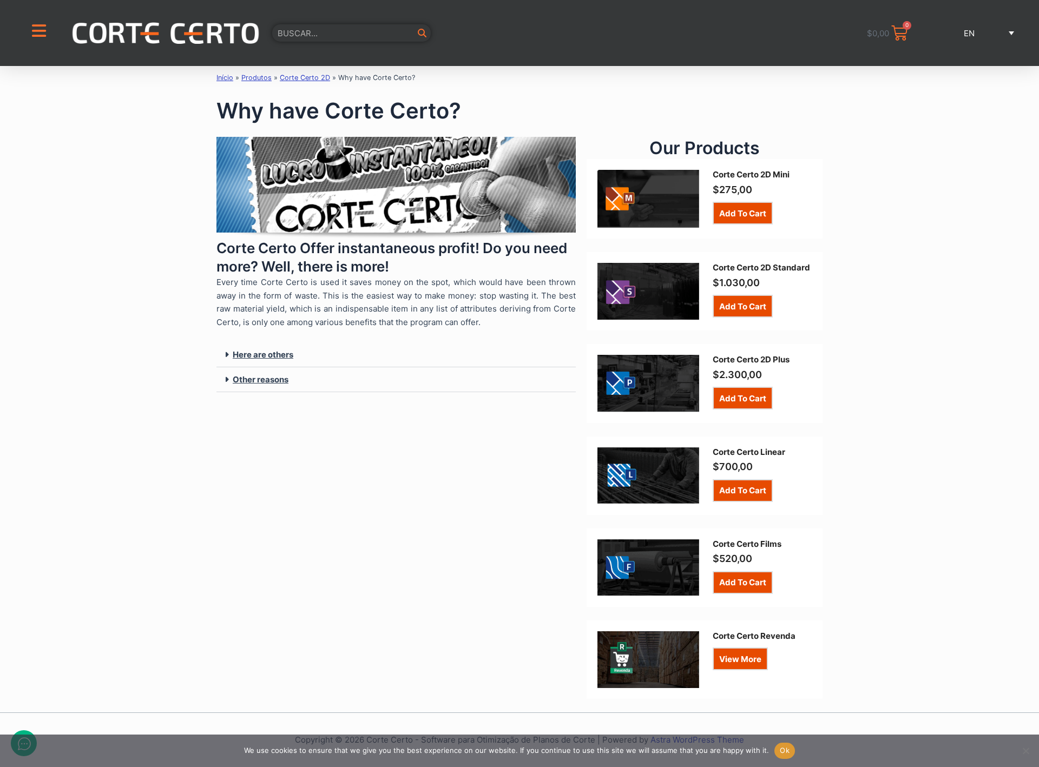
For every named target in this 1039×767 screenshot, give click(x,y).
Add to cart (742, 213)
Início (224, 78)
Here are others (263, 354)
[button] (975, 33)
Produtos (256, 78)
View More (740, 659)
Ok (785, 750)
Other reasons (260, 379)
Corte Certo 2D (305, 78)
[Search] (422, 33)
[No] (1025, 750)
